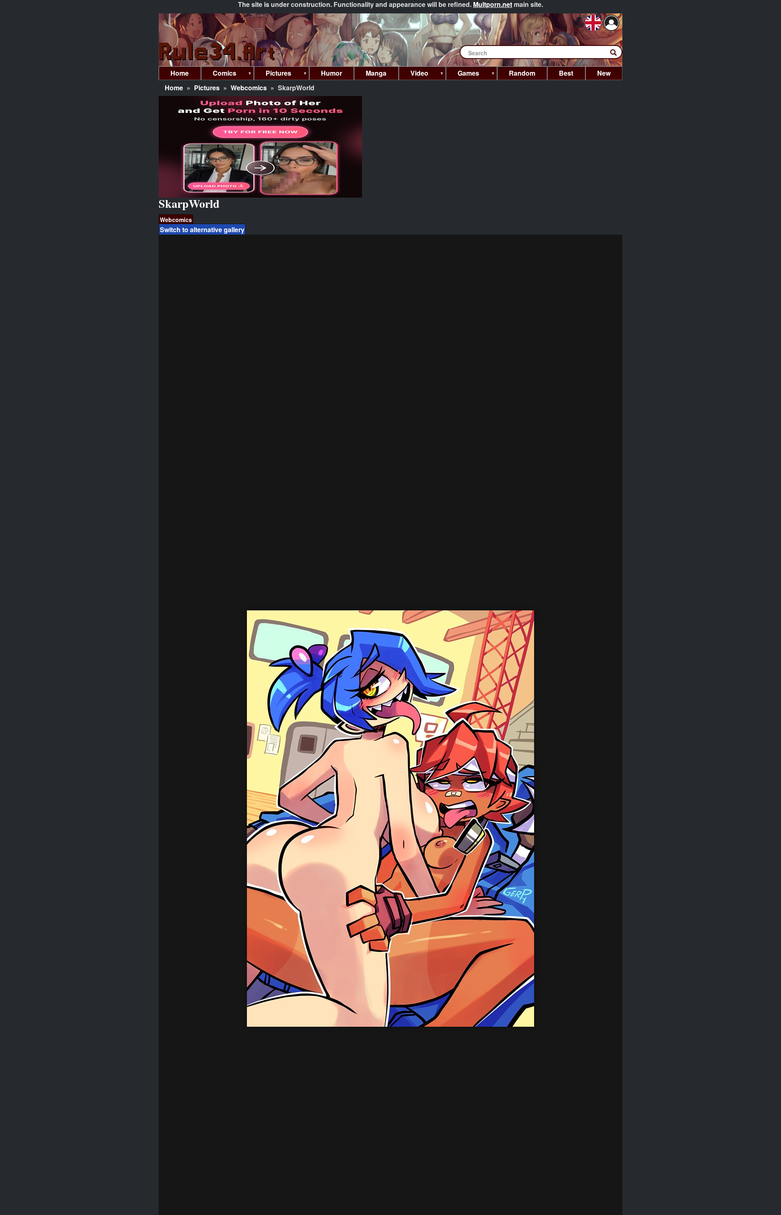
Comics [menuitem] (218, 74)
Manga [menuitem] (376, 73)
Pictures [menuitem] (272, 74)
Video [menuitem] (413, 74)
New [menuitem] (604, 73)
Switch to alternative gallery (202, 229)
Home (174, 87)
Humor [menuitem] (331, 73)
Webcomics (249, 87)
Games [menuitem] (462, 74)
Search (617, 54)
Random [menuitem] (522, 73)
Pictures (207, 87)
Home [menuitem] (179, 73)
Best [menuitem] (566, 73)
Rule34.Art (218, 51)
